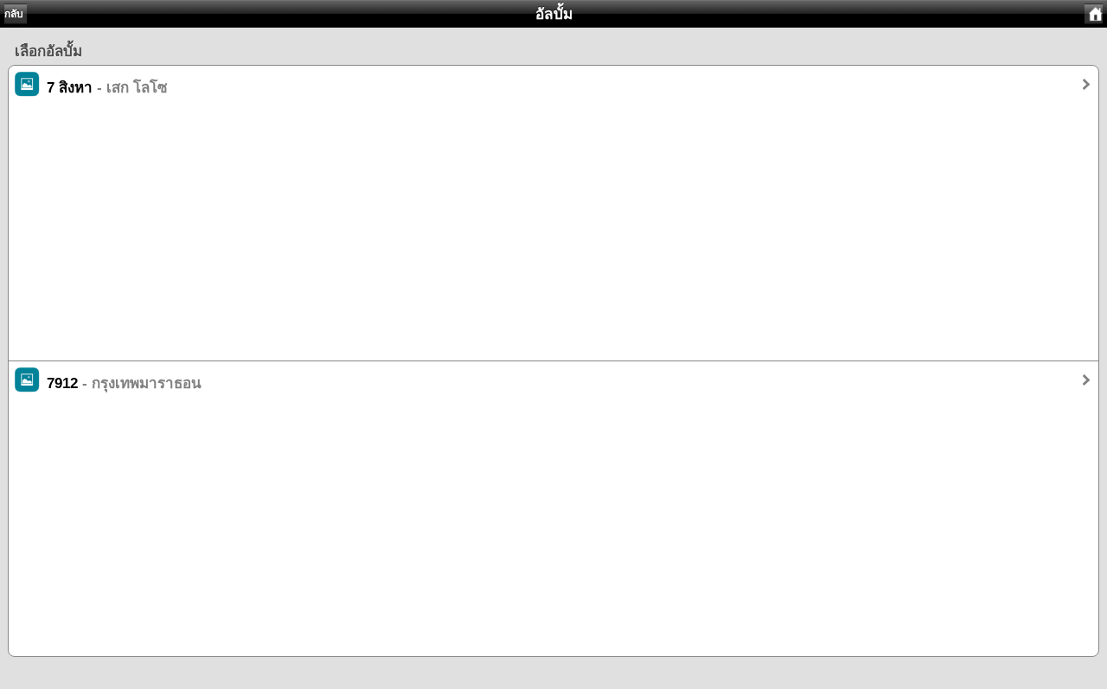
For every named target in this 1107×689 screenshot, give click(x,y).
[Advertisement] (527, 239)
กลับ (13, 14)
